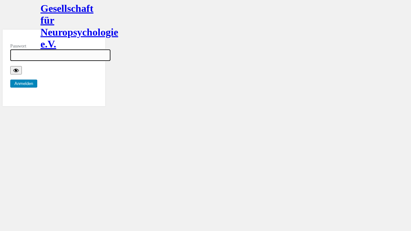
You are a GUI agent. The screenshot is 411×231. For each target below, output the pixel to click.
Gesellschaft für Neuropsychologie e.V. (53, 16)
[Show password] (16, 70)
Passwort (18, 46)
